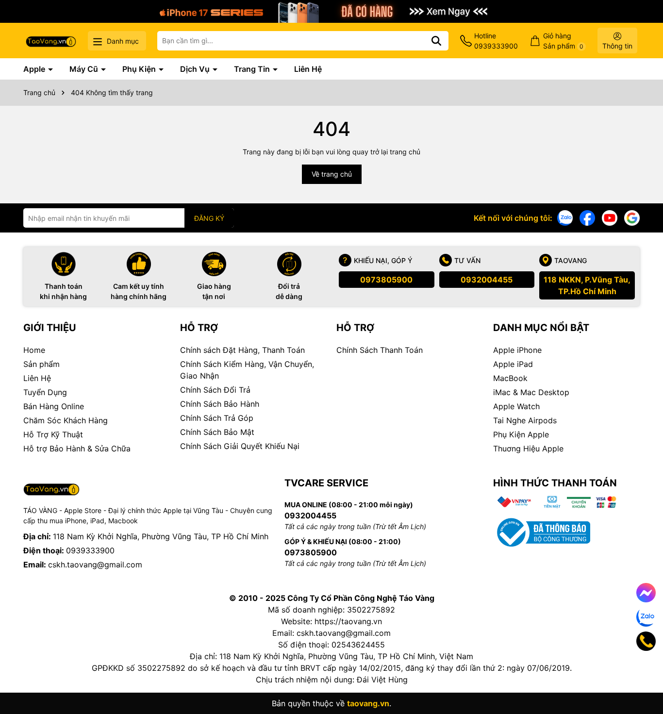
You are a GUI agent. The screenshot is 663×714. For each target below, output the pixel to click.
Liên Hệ (308, 69)
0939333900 (90, 550)
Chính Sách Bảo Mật (217, 432)
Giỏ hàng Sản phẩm (563, 41)
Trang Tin (253, 69)
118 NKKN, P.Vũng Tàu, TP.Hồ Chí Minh (587, 285)
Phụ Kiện (140, 69)
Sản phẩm (41, 364)
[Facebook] (587, 217)
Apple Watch (516, 406)
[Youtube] (609, 217)
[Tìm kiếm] (436, 40)
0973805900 (386, 279)
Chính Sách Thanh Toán (379, 350)
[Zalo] (565, 217)
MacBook (510, 378)
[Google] (632, 217)
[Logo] (51, 40)
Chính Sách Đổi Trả (215, 390)
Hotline (496, 41)
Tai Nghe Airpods (525, 420)
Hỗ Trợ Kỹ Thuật (53, 434)
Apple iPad (513, 364)
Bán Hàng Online (53, 406)
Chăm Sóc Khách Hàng (65, 420)
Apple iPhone (517, 350)
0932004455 (487, 279)
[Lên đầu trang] (642, 675)
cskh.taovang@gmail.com (95, 564)
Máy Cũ (84, 69)
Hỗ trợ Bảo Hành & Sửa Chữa (77, 448)
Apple (35, 69)
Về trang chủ (332, 174)
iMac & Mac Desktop (531, 392)
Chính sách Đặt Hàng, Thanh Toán (242, 350)
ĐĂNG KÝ (209, 218)
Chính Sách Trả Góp (216, 418)
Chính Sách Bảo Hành (219, 404)
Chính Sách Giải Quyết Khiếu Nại (239, 446)
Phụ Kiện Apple (521, 434)
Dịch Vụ (196, 69)
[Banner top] (331, 10)
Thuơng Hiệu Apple (528, 448)
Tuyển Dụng (45, 392)
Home (34, 350)
